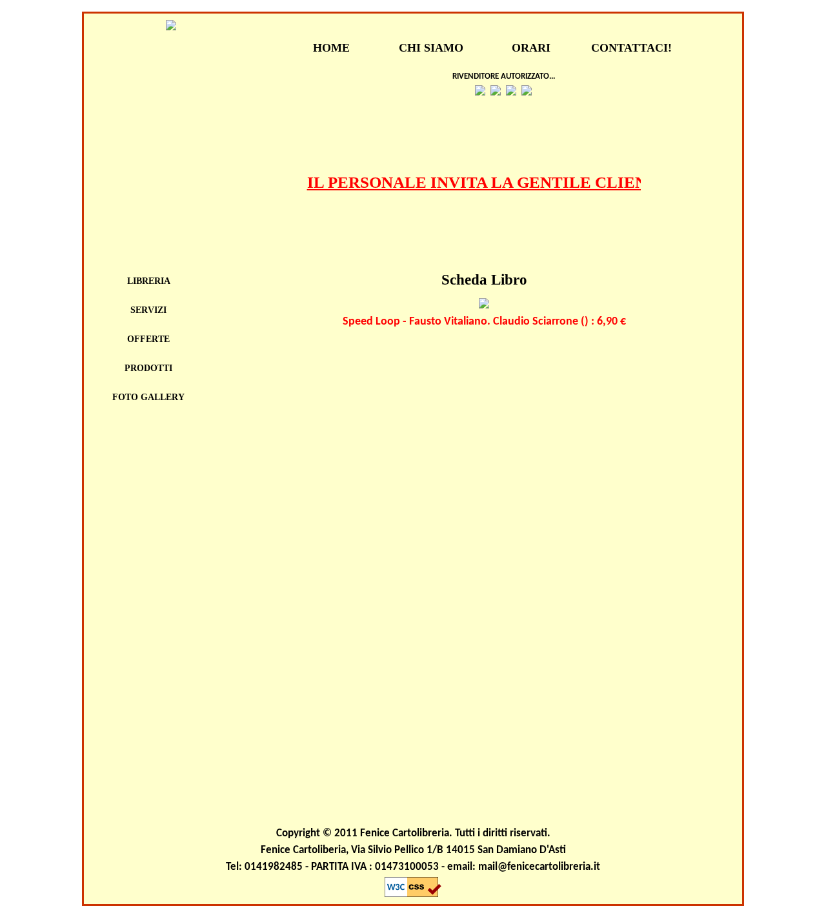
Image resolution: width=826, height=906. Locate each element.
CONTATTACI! (631, 47)
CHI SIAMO (431, 47)
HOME (331, 47)
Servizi (148, 310)
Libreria (148, 281)
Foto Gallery (148, 397)
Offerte (148, 339)
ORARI (531, 47)
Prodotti (148, 368)
